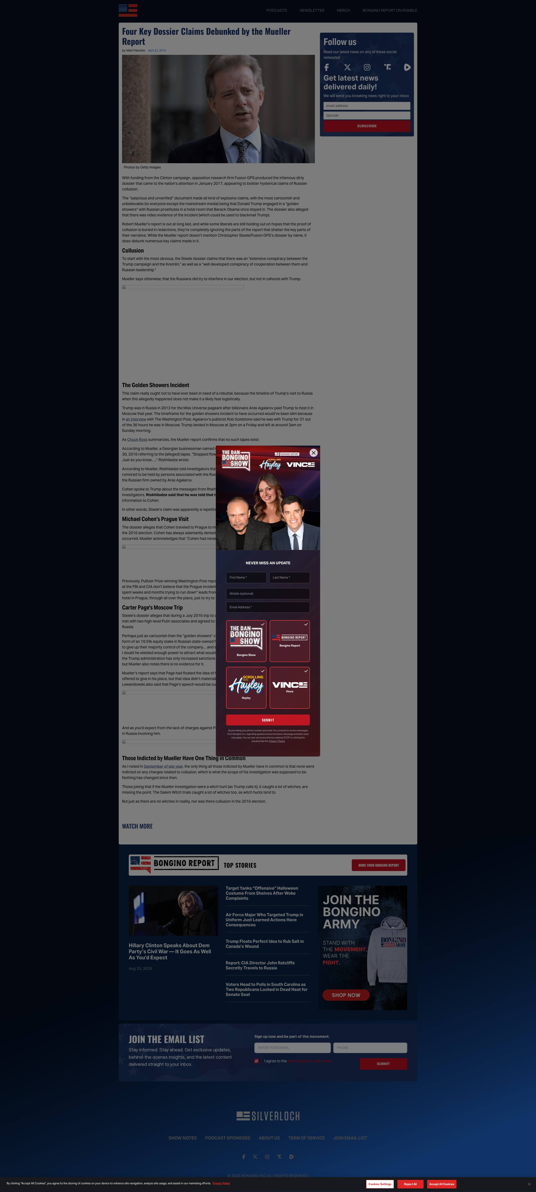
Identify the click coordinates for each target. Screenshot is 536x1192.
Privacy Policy (221, 1183)
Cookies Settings (379, 1184)
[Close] (314, 453)
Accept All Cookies (441, 1184)
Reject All (410, 1184)
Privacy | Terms (277, 740)
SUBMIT (268, 719)
